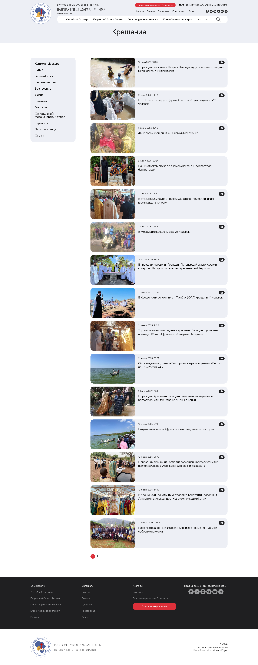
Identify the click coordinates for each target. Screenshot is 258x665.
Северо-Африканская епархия (143, 19)
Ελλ (220, 4)
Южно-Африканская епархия (178, 19)
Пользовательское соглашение (212, 647)
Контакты (138, 592)
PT (226, 4)
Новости (139, 11)
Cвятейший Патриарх (77, 19)
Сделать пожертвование (154, 606)
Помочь (151, 11)
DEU (207, 4)
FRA (194, 4)
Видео (192, 11)
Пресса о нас (179, 11)
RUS (182, 4)
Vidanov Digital (220, 650)
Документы (163, 11)
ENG (188, 4)
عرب (214, 4)
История (202, 19)
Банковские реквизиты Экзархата (155, 5)
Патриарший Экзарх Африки (108, 19)
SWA (201, 4)
